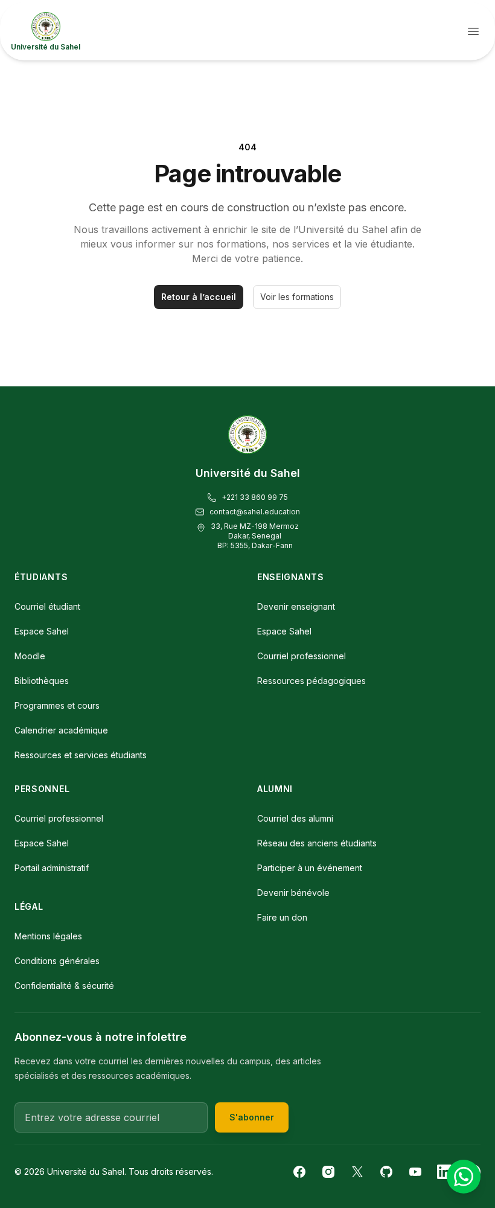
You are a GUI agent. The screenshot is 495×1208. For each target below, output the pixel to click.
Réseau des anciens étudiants (317, 843)
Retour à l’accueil (198, 297)
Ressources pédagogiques (311, 681)
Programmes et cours (57, 705)
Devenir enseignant (296, 606)
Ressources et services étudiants (80, 755)
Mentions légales (48, 936)
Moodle (29, 656)
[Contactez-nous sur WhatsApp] (464, 1177)
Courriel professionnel (301, 656)
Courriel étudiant (47, 606)
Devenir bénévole (293, 892)
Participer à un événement (309, 868)
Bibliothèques (41, 681)
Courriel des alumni (295, 818)
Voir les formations (297, 297)
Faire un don (282, 917)
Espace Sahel (41, 631)
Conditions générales (57, 961)
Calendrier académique (61, 730)
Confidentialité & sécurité (64, 985)
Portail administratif (51, 868)
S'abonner (251, 1117)
